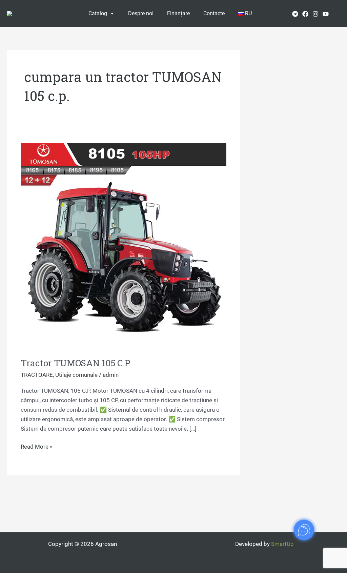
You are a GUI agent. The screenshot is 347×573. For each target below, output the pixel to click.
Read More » (37, 446)
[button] (337, 13)
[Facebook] (305, 14)
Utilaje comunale (76, 374)
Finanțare (178, 13)
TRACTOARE (37, 374)
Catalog (97, 13)
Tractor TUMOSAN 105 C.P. (76, 363)
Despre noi (141, 13)
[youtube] (326, 14)
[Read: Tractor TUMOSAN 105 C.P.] (123, 245)
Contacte (214, 13)
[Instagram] (315, 14)
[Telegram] (295, 14)
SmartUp (282, 543)
